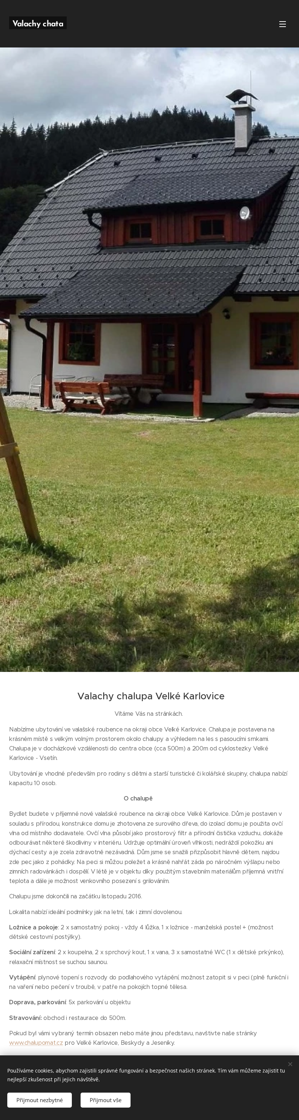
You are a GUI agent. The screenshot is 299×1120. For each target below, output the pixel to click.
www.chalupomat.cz (36, 1043)
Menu (282, 23)
